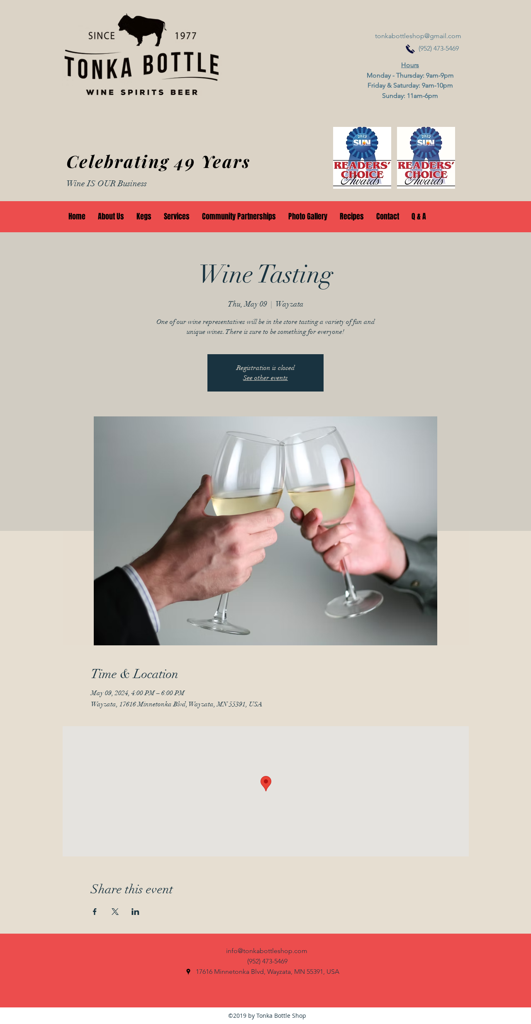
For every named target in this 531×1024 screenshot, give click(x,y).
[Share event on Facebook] (95, 911)
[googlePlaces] (188, 972)
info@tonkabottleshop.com (266, 951)
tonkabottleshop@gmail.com (418, 36)
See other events (265, 378)
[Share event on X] (115, 911)
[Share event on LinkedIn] (135, 911)
